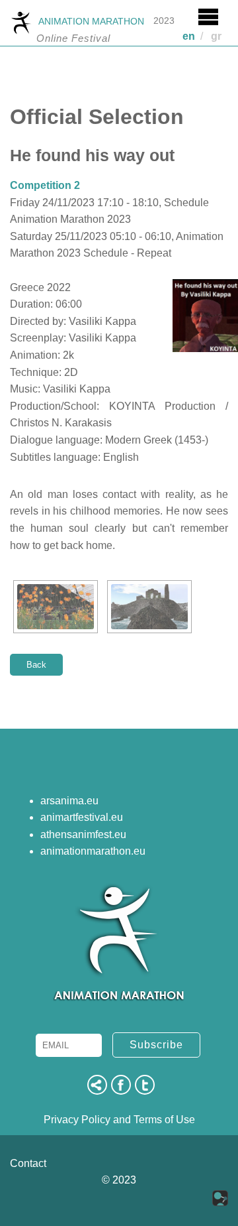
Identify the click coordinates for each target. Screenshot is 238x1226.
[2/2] (149, 606)
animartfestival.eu (81, 817)
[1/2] (55, 606)
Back (36, 665)
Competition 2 (45, 185)
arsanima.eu (69, 800)
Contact (28, 1163)
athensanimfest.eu (83, 834)
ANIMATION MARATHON (91, 21)
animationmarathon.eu (92, 851)
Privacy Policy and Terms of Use (119, 1119)
